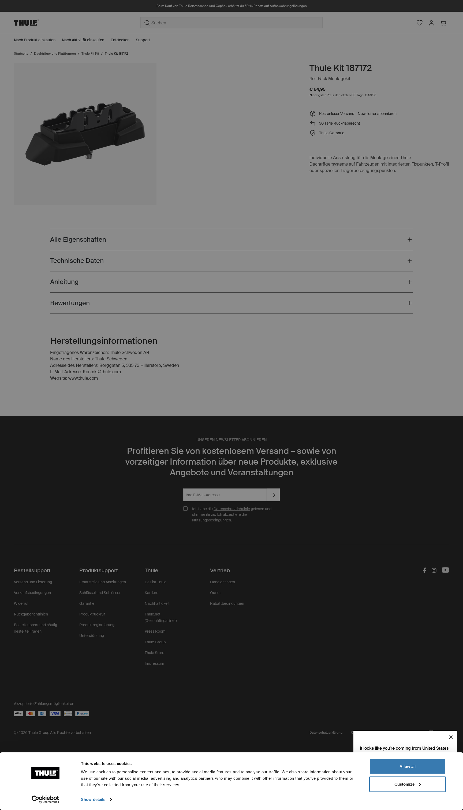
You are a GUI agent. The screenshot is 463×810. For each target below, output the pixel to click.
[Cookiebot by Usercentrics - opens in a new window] (45, 800)
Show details (93, 799)
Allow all (407, 766)
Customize (404, 784)
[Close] (451, 737)
